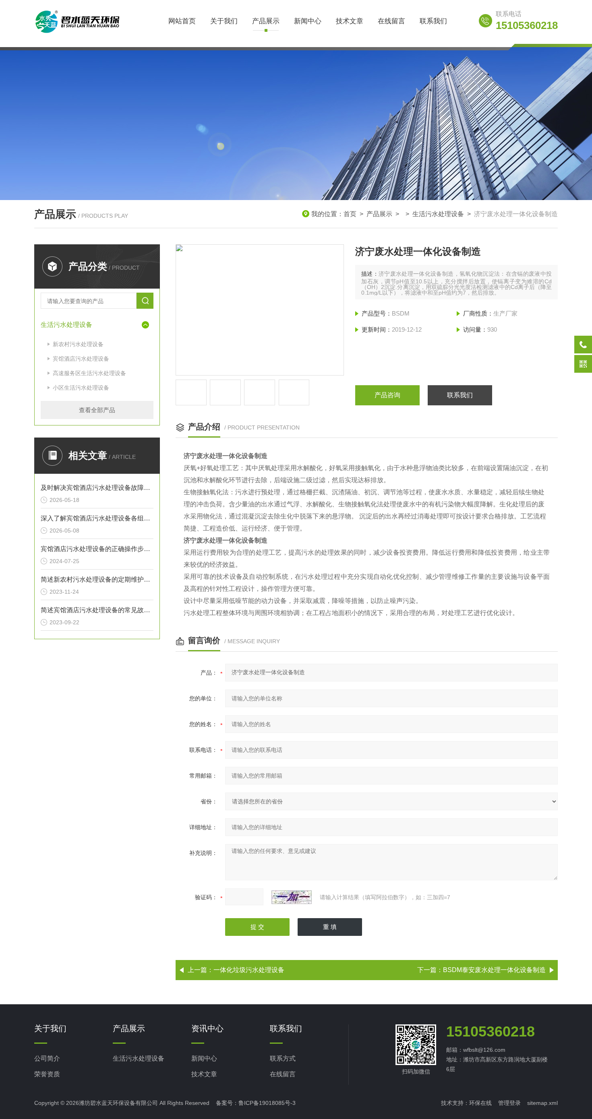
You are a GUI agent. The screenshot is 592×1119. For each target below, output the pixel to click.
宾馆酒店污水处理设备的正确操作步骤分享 (97, 548)
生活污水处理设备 (438, 214)
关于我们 (224, 21)
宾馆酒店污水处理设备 (81, 358)
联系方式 (283, 1058)
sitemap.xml (542, 1103)
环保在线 (480, 1103)
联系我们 (433, 21)
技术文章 (349, 21)
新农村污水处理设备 (78, 344)
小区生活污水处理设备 (81, 387)
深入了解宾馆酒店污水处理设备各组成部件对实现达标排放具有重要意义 (97, 518)
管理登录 (509, 1103)
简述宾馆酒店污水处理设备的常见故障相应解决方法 (97, 610)
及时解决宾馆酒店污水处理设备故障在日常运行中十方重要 (97, 487)
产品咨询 (387, 395)
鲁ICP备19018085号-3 (267, 1103)
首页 (350, 214)
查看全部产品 (97, 410)
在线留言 (391, 21)
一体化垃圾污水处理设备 (248, 969)
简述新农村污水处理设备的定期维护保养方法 (97, 579)
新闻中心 (307, 21)
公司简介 (47, 1058)
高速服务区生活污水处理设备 (89, 373)
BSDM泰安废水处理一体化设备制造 (494, 969)
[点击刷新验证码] (291, 897)
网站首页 (182, 21)
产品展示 (265, 21)
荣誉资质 (47, 1074)
